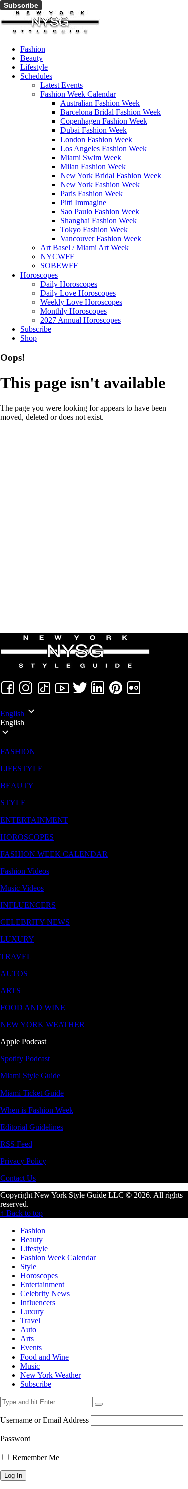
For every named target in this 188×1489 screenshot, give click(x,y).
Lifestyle (34, 67)
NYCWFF (57, 256)
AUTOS (14, 973)
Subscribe (21, 5)
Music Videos (22, 888)
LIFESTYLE (21, 768)
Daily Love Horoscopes (78, 293)
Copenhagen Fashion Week (103, 121)
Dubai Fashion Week (93, 130)
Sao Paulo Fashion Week (99, 211)
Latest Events (61, 85)
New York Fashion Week (100, 184)
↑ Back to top (21, 1213)
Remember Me (34, 1457)
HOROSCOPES (27, 837)
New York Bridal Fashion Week (110, 175)
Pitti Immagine (83, 202)
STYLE (13, 802)
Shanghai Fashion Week (98, 220)
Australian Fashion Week (100, 103)
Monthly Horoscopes (73, 311)
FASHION (17, 751)
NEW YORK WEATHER (42, 1024)
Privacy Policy (23, 1161)
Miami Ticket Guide (32, 1093)
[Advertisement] (94, 524)
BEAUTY (17, 785)
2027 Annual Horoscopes (80, 320)
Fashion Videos (24, 871)
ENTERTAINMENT (34, 820)
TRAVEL (16, 956)
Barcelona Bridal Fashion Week (110, 112)
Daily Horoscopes (68, 284)
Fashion (32, 49)
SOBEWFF (59, 265)
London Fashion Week (96, 139)
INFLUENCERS (28, 905)
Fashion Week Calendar (78, 94)
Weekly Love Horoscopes (81, 302)
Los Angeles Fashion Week (103, 148)
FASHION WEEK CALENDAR (54, 854)
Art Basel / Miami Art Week (84, 247)
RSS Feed (16, 1144)
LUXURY (17, 939)
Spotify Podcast (25, 1058)
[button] (94, 722)
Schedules (36, 76)
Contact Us (18, 1178)
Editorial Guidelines (31, 1127)
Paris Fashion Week (91, 193)
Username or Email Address (44, 1420)
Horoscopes (39, 274)
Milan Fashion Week (93, 166)
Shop (28, 338)
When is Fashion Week (36, 1110)
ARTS (10, 990)
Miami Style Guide (30, 1075)
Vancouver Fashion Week (100, 238)
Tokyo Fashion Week (94, 229)
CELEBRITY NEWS (35, 922)
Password (15, 1438)
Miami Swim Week (90, 157)
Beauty (31, 58)
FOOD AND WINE (32, 1007)
